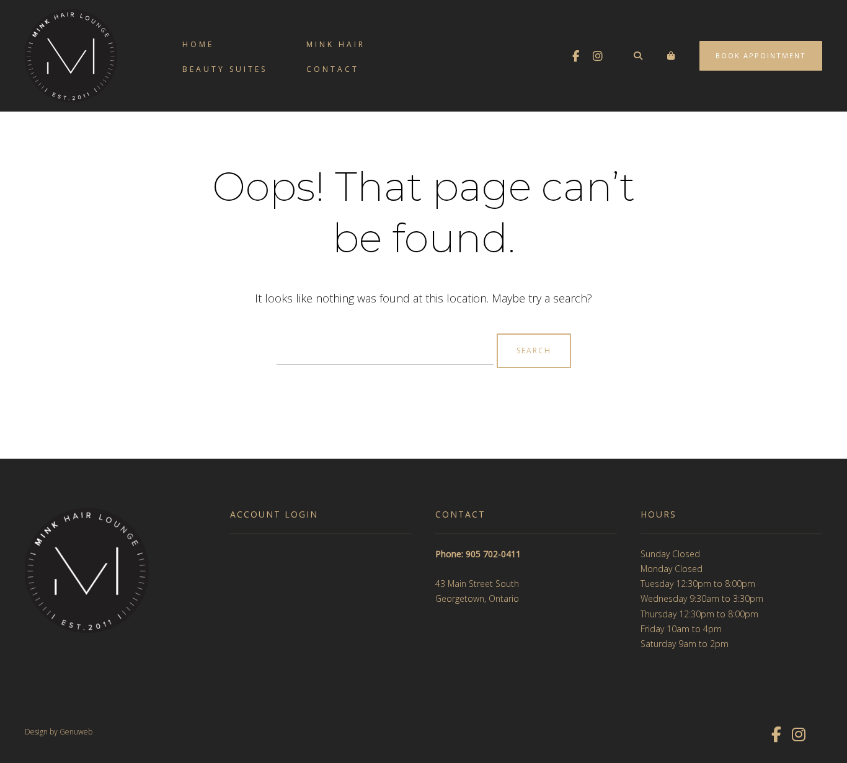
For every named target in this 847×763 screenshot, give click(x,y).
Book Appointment (761, 55)
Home (198, 44)
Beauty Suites (224, 69)
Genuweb (76, 731)
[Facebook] (575, 56)
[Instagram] (598, 56)
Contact (332, 69)
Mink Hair (335, 44)
